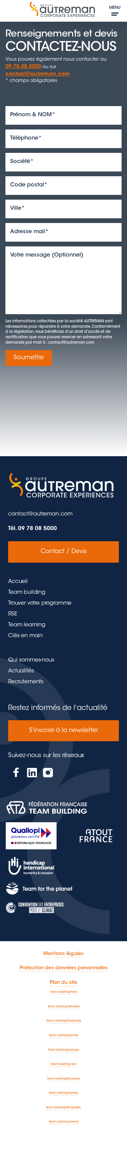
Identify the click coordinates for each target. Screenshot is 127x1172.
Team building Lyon (64, 1064)
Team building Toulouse (63, 1050)
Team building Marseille (64, 1006)
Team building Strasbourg (63, 1020)
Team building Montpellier (63, 1107)
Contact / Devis (64, 552)
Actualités (21, 671)
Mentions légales (63, 954)
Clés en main (25, 636)
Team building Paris (63, 992)
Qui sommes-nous (31, 660)
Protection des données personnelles (64, 968)
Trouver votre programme (39, 603)
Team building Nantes (63, 1093)
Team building (26, 592)
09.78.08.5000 (23, 66)
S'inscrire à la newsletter (63, 731)
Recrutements (25, 682)
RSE (12, 614)
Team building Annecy (64, 1121)
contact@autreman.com (37, 74)
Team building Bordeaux (63, 1078)
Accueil (18, 581)
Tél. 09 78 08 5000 (32, 528)
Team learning (26, 625)
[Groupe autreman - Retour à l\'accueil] (63, 11)
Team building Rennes (63, 1035)
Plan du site (63, 983)
